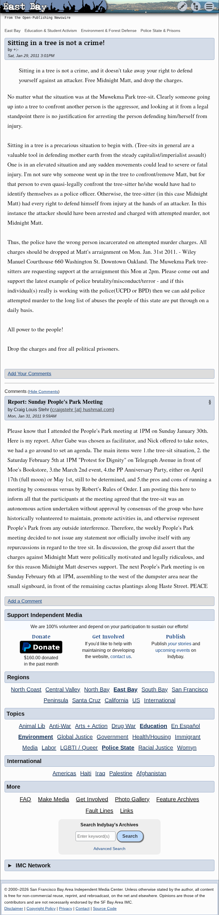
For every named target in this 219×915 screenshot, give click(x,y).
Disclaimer (13, 908)
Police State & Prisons (160, 30)
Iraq (100, 773)
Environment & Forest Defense (109, 30)
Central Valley (62, 689)
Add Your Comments (29, 373)
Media (30, 747)
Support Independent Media (44, 615)
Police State (118, 747)
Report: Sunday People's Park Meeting (55, 401)
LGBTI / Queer (79, 747)
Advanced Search (109, 849)
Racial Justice (155, 747)
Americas (64, 773)
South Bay (154, 689)
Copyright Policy (41, 908)
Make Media (53, 799)
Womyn (186, 747)
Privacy (65, 908)
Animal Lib (32, 726)
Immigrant (187, 737)
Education (153, 726)
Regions (18, 677)
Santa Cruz (86, 700)
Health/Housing (151, 737)
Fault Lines (99, 811)
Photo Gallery (132, 799)
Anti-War (60, 726)
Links (126, 811)
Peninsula (56, 700)
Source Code (105, 908)
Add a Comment (25, 601)
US (136, 700)
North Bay (97, 689)
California (116, 700)
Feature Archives (177, 799)
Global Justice (75, 737)
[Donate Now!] (41, 647)
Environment (35, 737)
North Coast (26, 689)
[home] (53, 7)
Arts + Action (91, 726)
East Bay (13, 30)
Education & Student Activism (51, 30)
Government (112, 737)
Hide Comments (43, 391)
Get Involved (92, 799)
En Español (185, 726)
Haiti (85, 773)
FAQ (25, 799)
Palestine (120, 773)
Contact (83, 908)
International (159, 700)
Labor (49, 747)
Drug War (123, 726)
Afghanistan (151, 773)
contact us (120, 656)
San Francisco (190, 689)
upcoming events (172, 650)
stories (179, 643)
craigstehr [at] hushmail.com (82, 409)
